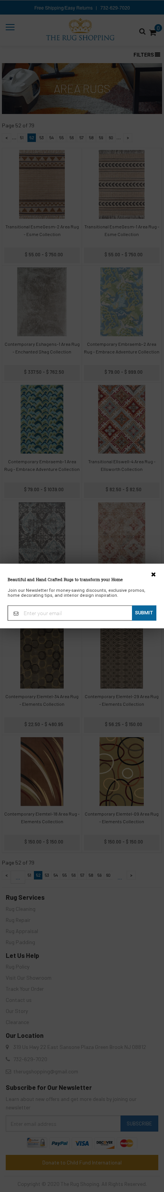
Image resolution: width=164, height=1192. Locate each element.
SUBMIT (144, 613)
